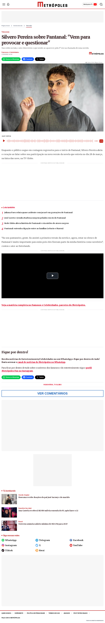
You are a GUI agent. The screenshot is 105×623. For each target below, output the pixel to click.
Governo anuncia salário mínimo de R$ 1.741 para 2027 (43, 524)
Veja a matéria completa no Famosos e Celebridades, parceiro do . (44, 305)
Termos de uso (54, 613)
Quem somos (6, 613)
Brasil (20, 522)
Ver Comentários (52, 393)
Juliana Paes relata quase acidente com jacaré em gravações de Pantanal (38, 212)
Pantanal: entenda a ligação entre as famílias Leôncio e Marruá (33, 228)
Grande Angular (23, 495)
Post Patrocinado (81, 613)
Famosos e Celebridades (10, 52)
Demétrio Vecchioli (24, 508)
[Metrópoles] (52, 4)
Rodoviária (48, 385)
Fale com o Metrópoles (11, 618)
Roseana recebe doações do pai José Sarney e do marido (44, 497)
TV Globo (57, 385)
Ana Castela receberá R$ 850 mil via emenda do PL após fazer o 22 (48, 510)
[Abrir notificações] (8, 4)
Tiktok (9, 550)
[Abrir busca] (101, 4)
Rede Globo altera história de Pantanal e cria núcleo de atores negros (36, 223)
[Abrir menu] (4, 4)
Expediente (19, 613)
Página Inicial (6, 25)
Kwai (42, 550)
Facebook (78, 540)
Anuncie (67, 613)
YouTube (77, 545)
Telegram (44, 540)
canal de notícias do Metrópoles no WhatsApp (41, 362)
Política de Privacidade (36, 613)
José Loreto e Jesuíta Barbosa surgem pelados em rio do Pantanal (35, 218)
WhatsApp (11, 540)
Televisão (29, 25)
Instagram (11, 545)
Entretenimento (18, 25)
